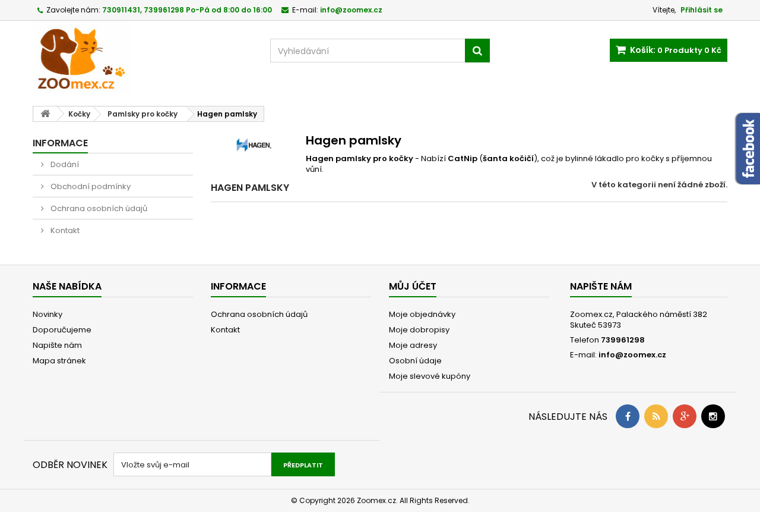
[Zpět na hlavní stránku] (45, 113)
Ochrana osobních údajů (98, 208)
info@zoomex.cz (632, 354)
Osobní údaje (415, 360)
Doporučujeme (62, 329)
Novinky (47, 314)
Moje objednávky (422, 314)
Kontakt (64, 230)
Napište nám (57, 345)
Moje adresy (413, 345)
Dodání (64, 164)
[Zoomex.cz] (142, 59)
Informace (60, 143)
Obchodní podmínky (90, 186)
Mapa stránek (59, 360)
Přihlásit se (701, 10)
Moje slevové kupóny (429, 376)
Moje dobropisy (419, 329)
